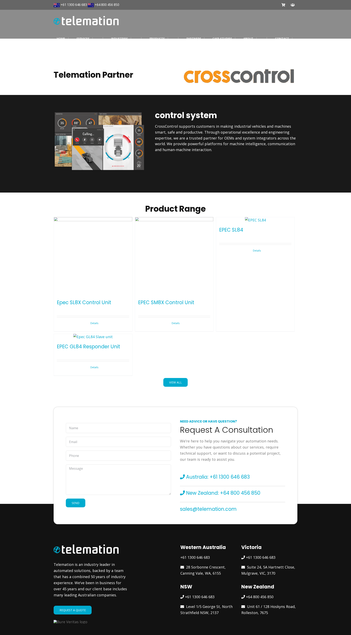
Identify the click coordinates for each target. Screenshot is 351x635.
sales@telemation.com (208, 509)
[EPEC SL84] (255, 220)
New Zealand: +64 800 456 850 (222, 493)
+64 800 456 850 (107, 4)
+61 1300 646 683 (74, 4)
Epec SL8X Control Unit (84, 302)
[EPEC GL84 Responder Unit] (93, 337)
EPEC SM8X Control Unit (166, 302)
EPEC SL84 (231, 230)
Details (94, 323)
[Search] (55, 45)
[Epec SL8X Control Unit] (93, 256)
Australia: (197, 477)
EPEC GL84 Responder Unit (88, 346)
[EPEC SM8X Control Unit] (174, 256)
